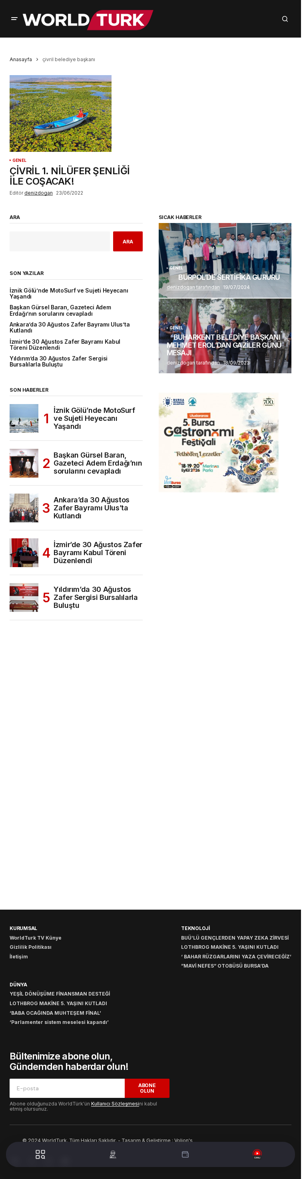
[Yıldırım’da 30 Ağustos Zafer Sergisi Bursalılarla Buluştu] (24, 597)
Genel (19, 160)
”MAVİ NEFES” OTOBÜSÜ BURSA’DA (225, 966)
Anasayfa (21, 59)
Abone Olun (147, 1087)
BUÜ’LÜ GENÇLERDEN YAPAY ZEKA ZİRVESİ (235, 938)
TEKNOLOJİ (195, 928)
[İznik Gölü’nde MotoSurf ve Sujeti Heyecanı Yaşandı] (24, 418)
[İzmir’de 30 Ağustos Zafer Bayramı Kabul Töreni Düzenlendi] (24, 552)
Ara (15, 217)
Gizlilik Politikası (31, 947)
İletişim (19, 957)
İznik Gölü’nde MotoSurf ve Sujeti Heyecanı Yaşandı (69, 294)
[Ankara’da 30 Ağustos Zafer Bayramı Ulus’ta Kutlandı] (24, 508)
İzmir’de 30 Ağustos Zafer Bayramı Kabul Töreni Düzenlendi (65, 345)
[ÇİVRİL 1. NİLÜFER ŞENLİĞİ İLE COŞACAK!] (78, 113)
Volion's (183, 1140)
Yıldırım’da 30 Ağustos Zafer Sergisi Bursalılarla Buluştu (59, 362)
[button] (14, 19)
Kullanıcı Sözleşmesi (115, 1104)
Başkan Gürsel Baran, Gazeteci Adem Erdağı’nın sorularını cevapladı (60, 311)
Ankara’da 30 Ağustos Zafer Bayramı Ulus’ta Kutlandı (70, 328)
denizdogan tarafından (193, 287)
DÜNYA (18, 985)
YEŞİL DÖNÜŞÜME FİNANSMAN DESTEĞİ (60, 994)
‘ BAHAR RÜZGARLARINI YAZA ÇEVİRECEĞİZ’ (236, 957)
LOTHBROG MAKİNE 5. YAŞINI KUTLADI (230, 947)
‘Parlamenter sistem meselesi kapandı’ (59, 1022)
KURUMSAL (23, 928)
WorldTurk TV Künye (36, 938)
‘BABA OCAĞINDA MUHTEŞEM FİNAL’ (55, 1013)
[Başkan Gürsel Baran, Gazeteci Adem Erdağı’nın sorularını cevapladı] (24, 463)
